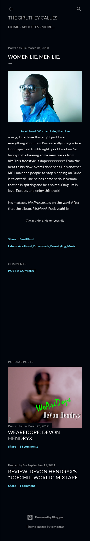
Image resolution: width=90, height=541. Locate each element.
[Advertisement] (45, 316)
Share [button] (12, 239)
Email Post (27, 239)
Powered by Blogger (49, 517)
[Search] (79, 8)
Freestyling (58, 246)
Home (13, 27)
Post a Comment (22, 270)
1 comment (27, 486)
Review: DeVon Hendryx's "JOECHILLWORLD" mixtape (43, 474)
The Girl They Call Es (32, 17)
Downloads (41, 246)
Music (71, 246)
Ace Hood (25, 246)
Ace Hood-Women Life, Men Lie (45, 131)
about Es (30, 27)
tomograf (57, 527)
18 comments (29, 446)
